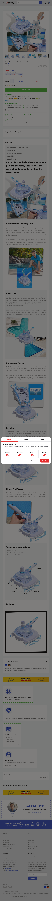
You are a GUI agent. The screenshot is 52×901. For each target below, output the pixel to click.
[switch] (7, 455)
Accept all (44, 460)
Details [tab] (26, 439)
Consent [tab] (9, 439)
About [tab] (42, 439)
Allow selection (34, 460)
